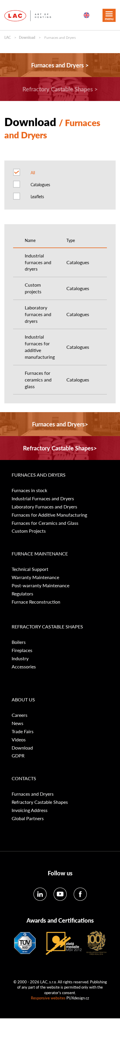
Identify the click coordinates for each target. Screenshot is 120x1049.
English (86, 15)
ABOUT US (23, 699)
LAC (7, 37)
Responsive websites (48, 998)
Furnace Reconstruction (36, 602)
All (33, 172)
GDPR (18, 755)
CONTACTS (24, 778)
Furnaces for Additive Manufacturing (49, 515)
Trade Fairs (22, 731)
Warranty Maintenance (35, 577)
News (17, 723)
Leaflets (37, 196)
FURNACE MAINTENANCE (40, 553)
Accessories (24, 666)
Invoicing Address (29, 810)
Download (27, 37)
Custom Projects (29, 531)
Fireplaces (22, 650)
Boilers (19, 642)
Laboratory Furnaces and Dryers (44, 506)
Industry (20, 658)
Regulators (22, 593)
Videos (19, 739)
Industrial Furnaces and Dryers (43, 498)
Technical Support (30, 569)
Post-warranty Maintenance (40, 585)
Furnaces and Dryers (39, 475)
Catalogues (40, 184)
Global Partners (28, 818)
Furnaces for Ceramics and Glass (45, 523)
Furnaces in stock (29, 490)
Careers (19, 715)
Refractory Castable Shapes (40, 802)
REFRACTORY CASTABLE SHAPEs (47, 626)
